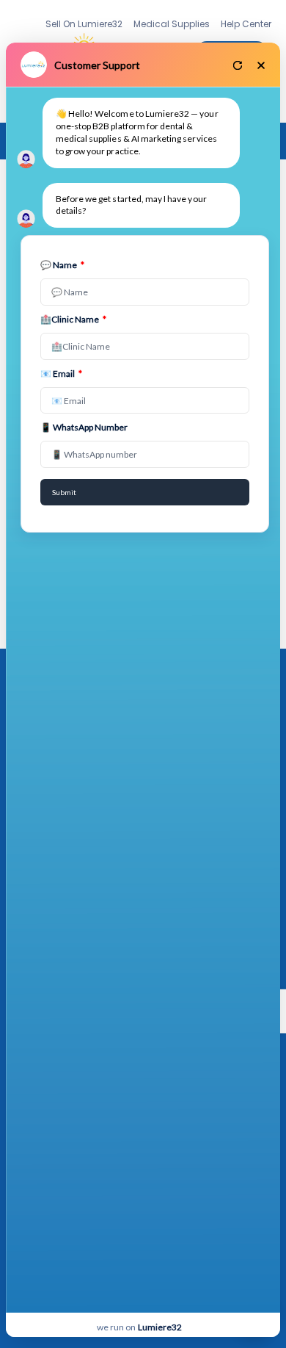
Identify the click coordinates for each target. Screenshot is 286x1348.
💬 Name (62, 264)
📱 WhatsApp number (84, 427)
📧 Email (61, 373)
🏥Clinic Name (73, 319)
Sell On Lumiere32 (83, 24)
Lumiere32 (160, 1327)
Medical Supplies (171, 24)
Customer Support (97, 65)
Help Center (246, 24)
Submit (64, 492)
